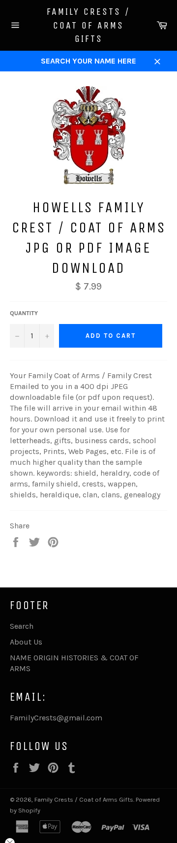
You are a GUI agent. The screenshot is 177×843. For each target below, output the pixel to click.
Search (21, 626)
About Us (26, 642)
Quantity (24, 313)
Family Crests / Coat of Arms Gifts (88, 25)
